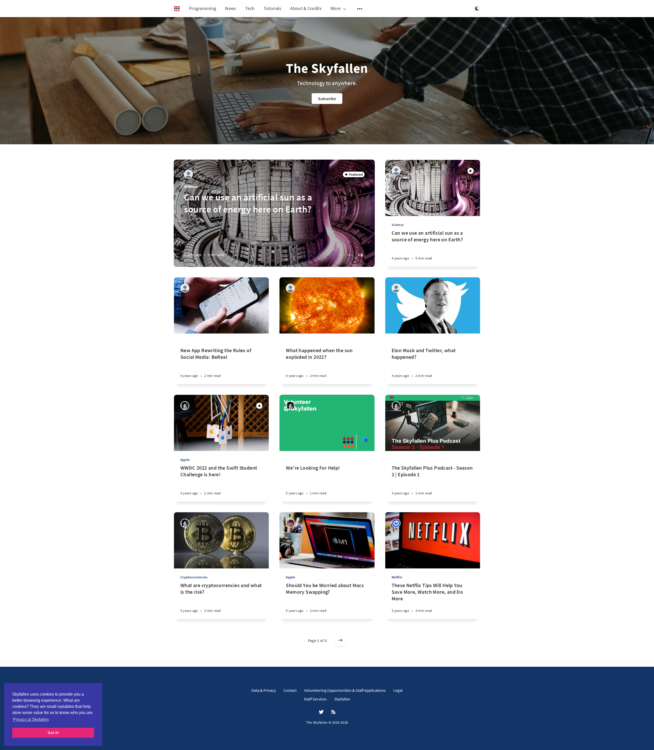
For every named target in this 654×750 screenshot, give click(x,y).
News (230, 8)
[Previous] (350, 255)
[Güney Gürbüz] (396, 288)
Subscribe (327, 98)
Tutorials (273, 8)
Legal (398, 690)
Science (191, 186)
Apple (185, 459)
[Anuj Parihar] (290, 523)
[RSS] (333, 712)
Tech (250, 8)
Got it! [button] (53, 733)
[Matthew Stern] (396, 523)
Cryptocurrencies (193, 577)
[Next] (360, 255)
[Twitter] (321, 712)
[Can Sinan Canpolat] (290, 288)
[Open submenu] (360, 9)
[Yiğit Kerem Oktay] (184, 405)
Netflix (397, 577)
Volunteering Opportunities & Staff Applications (345, 690)
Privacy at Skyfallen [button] (31, 719)
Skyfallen (342, 698)
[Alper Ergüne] (184, 288)
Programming (202, 8)
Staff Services (315, 698)
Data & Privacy (263, 690)
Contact (290, 690)
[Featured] (471, 171)
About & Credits (306, 8)
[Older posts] (340, 640)
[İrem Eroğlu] (188, 174)
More (336, 8)
